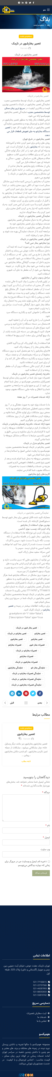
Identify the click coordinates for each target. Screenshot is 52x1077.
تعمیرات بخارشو (14, 645)
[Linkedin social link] (22, 3)
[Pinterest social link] (26, 3)
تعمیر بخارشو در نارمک (17, 633)
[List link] (26, 982)
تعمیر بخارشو (40, 633)
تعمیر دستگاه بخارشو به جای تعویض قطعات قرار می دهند (27, 131)
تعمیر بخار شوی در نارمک (26, 628)
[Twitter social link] (30, 3)
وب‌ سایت (45, 849)
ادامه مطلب (26, 761)
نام (47, 825)
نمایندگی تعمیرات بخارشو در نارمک (26, 673)
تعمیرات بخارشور (26, 656)
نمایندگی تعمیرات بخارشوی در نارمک (26, 685)
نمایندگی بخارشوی (15, 667)
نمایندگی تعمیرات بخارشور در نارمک (26, 679)
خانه (48, 25)
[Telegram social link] (19, 3)
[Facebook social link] (33, 3)
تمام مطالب (26, 703)
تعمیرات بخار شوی (36, 645)
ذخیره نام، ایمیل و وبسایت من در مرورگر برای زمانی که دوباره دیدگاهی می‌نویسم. (27, 863)
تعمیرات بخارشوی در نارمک (26, 662)
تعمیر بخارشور (36, 639)
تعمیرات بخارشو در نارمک (26, 650)
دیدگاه (46, 792)
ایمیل (46, 837)
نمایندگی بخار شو (38, 667)
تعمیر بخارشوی (16, 639)
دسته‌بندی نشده (39, 25)
